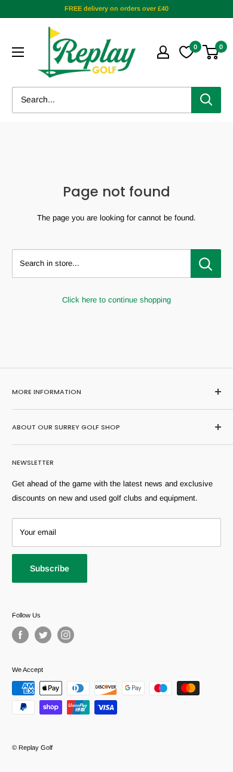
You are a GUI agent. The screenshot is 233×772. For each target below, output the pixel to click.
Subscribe (49, 568)
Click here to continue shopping (116, 299)
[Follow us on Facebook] (20, 634)
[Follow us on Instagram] (65, 634)
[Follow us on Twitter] (43, 634)
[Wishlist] (186, 52)
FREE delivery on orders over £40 (116, 8)
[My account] (163, 52)
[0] (211, 52)
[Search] (206, 100)
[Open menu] (18, 52)
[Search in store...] (206, 263)
